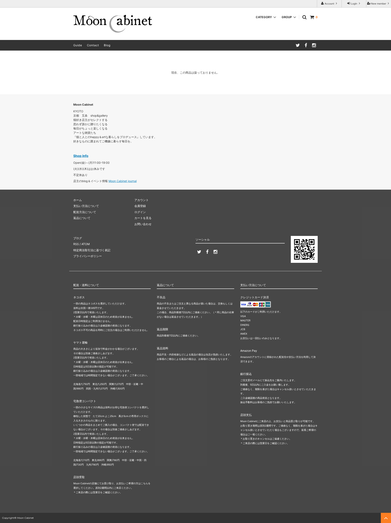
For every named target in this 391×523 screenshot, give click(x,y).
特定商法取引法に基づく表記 (91, 250)
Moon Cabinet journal (123, 181)
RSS (76, 244)
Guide (77, 45)
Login (354, 3)
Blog (107, 45)
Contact (93, 45)
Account (329, 3)
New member (378, 3)
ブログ (77, 238)
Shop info (80, 156)
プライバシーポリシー (87, 256)
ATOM (85, 244)
